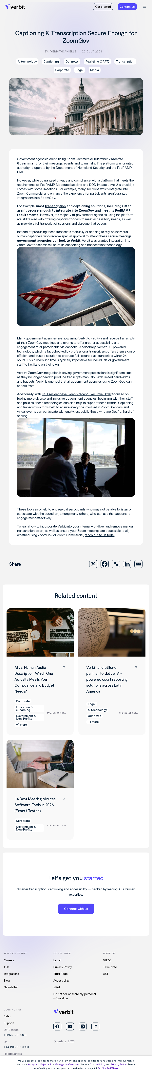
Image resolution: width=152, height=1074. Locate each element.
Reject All (45, 1064)
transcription (55, 206)
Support (9, 1023)
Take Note (110, 967)
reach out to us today (100, 535)
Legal (80, 70)
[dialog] (76, 1065)
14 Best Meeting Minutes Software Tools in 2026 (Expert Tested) (34, 804)
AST (106, 973)
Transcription (125, 61)
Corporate (62, 70)
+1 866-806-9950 (15, 1035)
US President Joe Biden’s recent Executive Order (76, 394)
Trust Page (60, 973)
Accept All (33, 1064)
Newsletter (11, 987)
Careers (9, 960)
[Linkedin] (127, 564)
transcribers (97, 351)
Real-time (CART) (97, 61)
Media (94, 70)
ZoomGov (48, 198)
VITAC (107, 960)
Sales (7, 1016)
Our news (72, 61)
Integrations (11, 973)
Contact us (127, 6)
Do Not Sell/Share (108, 1068)
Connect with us (76, 909)
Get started (103, 6)
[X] (93, 564)
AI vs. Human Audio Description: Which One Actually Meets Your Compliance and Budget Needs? (34, 679)
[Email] (138, 564)
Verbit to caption (90, 338)
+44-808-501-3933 (16, 1047)
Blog (7, 980)
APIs (6, 967)
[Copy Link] (116, 564)
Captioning (51, 61)
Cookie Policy (97, 1064)
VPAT (57, 987)
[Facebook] (105, 564)
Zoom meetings (88, 531)
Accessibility (61, 980)
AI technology (27, 61)
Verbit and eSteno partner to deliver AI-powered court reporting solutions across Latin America (107, 679)
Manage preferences (67, 1064)
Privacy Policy (62, 967)
